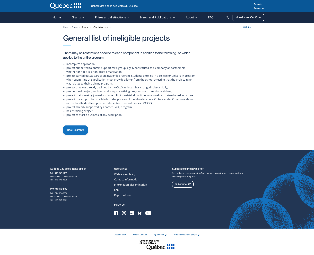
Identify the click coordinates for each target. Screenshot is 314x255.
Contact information (126, 179)
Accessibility (120, 234)
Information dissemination (130, 184)
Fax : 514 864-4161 (58, 199)
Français (258, 4)
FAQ (116, 190)
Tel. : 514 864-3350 (58, 193)
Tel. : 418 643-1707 (58, 173)
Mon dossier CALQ (247, 17)
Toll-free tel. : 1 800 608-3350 (63, 176)
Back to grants (75, 129)
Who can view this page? (188, 234)
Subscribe (181, 184)
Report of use (122, 195)
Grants (75, 27)
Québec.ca (159, 234)
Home (66, 27)
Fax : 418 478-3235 (58, 179)
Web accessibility (124, 174)
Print (248, 27)
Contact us (259, 8)
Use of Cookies (140, 234)
